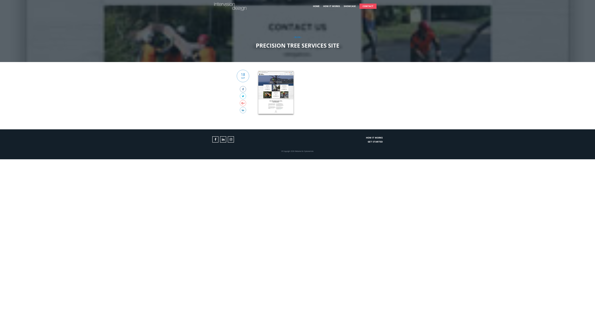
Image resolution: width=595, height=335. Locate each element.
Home (316, 6)
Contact (368, 6)
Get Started (375, 141)
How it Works (331, 6)
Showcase (350, 6)
